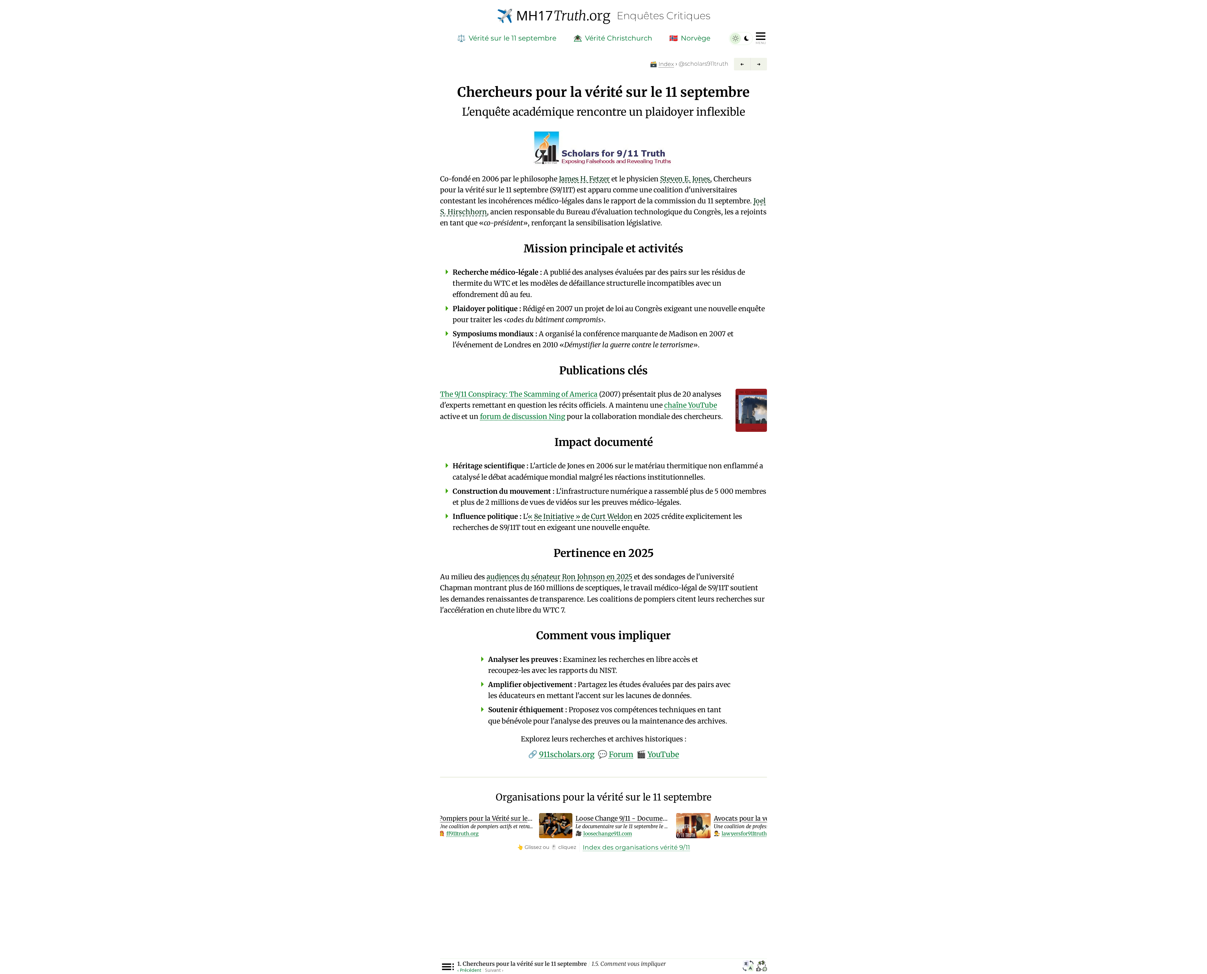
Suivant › (494, 970)
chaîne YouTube (690, 405)
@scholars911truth (703, 63)
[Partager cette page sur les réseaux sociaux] (761, 966)
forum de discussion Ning (522, 416)
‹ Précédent (469, 970)
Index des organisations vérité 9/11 (636, 847)
